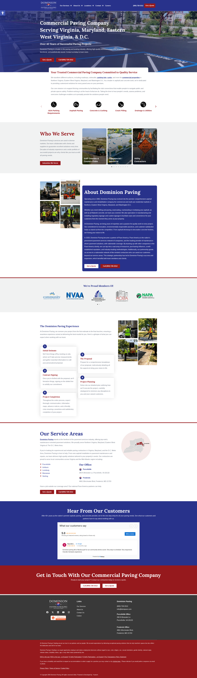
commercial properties (131, 77)
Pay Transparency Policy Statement (115, 657)
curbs (109, 77)
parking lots (102, 77)
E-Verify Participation (75, 657)
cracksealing (126, 210)
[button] (2, 13)
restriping (136, 210)
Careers (108, 5)
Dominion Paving (46, 439)
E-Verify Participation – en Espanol (93, 657)
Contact (98, 5)
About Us (76, 5)
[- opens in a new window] (47, 612)
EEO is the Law (44, 657)
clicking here (116, 661)
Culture (79, 616)
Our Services (64, 5)
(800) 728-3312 (138, 5)
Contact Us (80, 612)
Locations (87, 5)
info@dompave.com (124, 609)
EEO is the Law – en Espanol (59, 657)
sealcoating (116, 210)
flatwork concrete (98, 213)
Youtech (95, 675)
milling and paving (104, 210)
